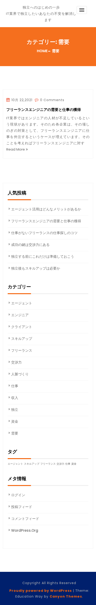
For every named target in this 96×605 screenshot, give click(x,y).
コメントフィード (25, 518)
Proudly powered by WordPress (40, 590)
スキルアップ (21, 338)
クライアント (21, 326)
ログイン (18, 494)
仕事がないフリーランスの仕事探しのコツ (44, 232)
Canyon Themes (66, 596)
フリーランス (21, 350)
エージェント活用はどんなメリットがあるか (46, 209)
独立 (14, 409)
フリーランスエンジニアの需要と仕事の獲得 (43, 109)
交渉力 (16, 362)
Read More (16, 149)
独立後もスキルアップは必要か (35, 268)
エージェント (21, 303)
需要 (14, 433)
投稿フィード (21, 506)
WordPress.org (24, 530)
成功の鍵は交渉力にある (30, 244)
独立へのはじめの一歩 (41, 7)
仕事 (14, 385)
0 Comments (51, 100)
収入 (14, 397)
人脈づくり (20, 374)
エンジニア (20, 314)
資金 (14, 421)
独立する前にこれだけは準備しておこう (42, 256)
